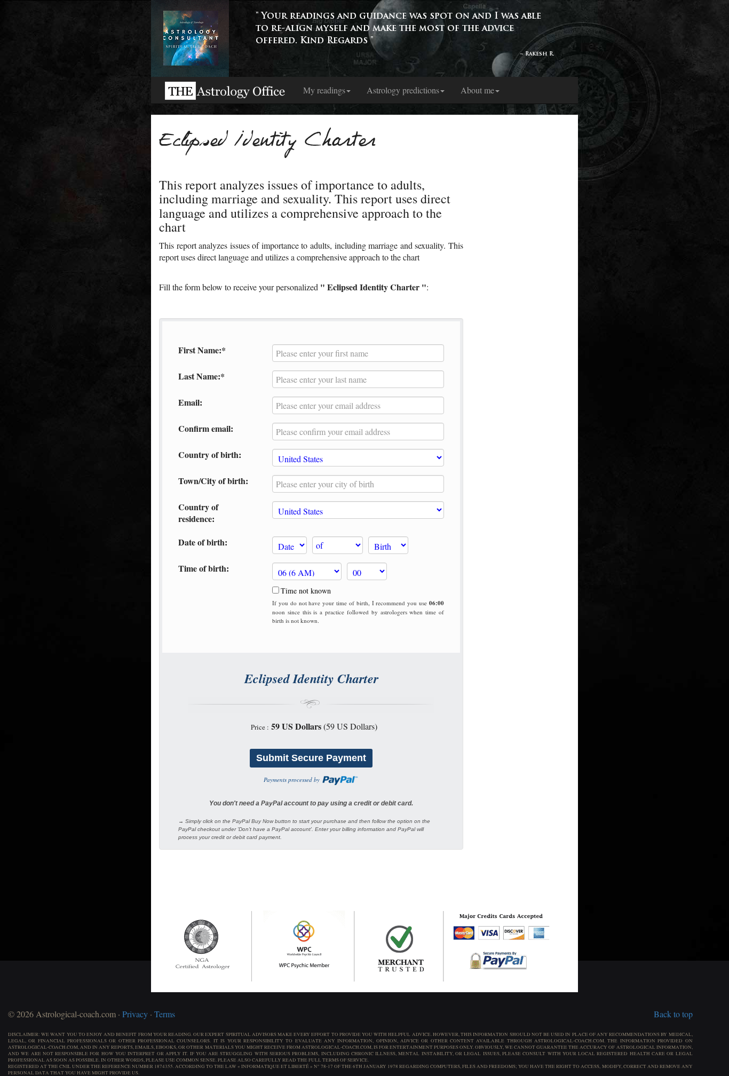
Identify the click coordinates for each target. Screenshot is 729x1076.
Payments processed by (292, 780)
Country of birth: (209, 455)
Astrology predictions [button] (403, 90)
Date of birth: (202, 542)
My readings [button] (324, 90)
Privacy (135, 1013)
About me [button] (477, 90)
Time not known (306, 591)
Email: (190, 402)
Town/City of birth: (213, 481)
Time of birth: (203, 568)
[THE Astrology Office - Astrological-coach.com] (225, 90)
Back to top (673, 1013)
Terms (164, 1013)
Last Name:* (201, 376)
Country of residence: (198, 513)
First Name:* (202, 350)
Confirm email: (205, 428)
